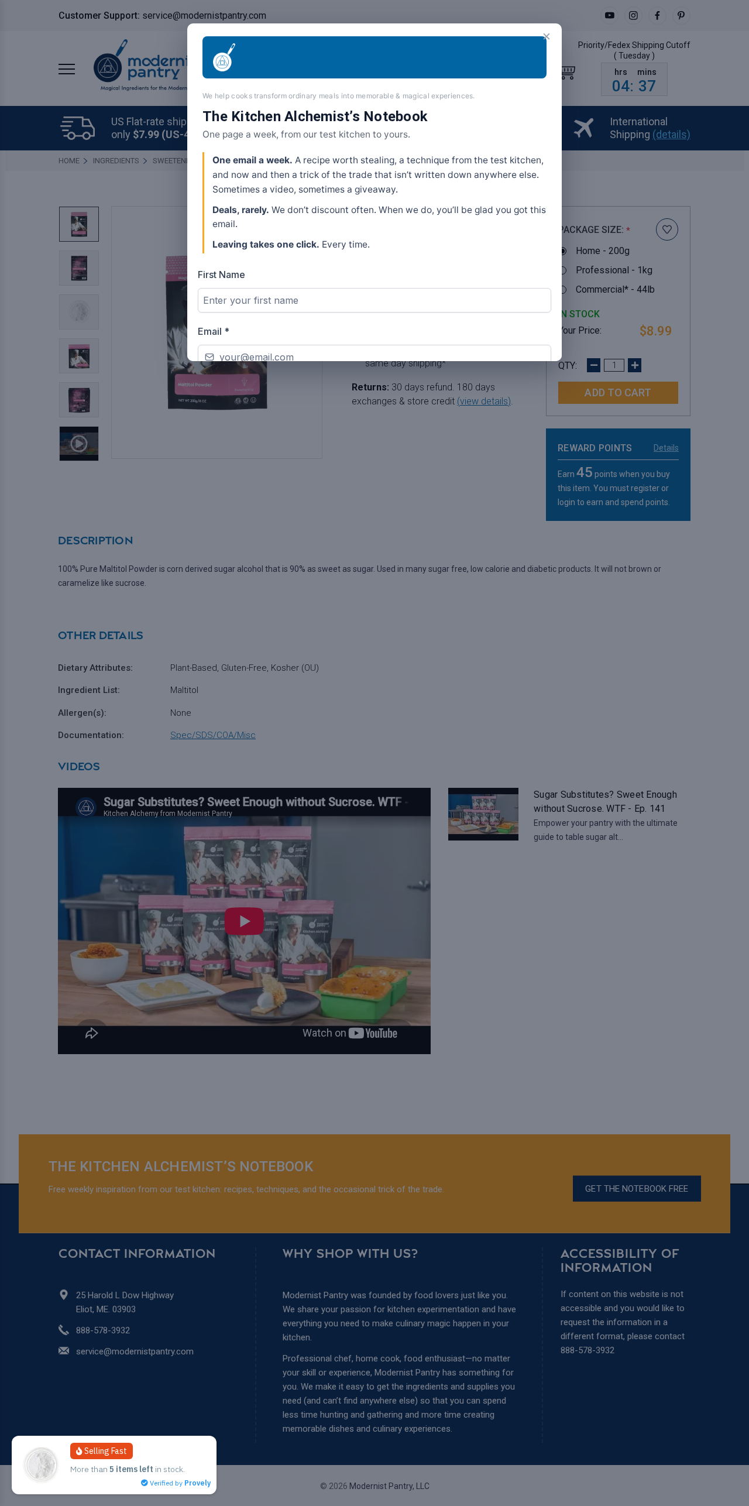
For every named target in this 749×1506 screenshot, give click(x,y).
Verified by (179, 1482)
